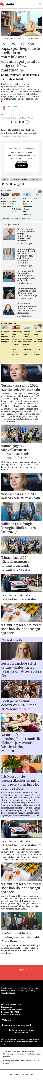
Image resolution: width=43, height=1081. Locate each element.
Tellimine (6, 1020)
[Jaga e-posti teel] (23, 122)
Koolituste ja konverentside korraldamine (21, 1031)
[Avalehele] (14, 4)
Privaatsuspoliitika (11, 1054)
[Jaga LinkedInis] (19, 122)
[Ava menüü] (40, 4)
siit (29, 219)
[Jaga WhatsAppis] (30, 122)
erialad (5, 179)
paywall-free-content (20, 179)
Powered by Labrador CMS (21, 1074)
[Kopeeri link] (26, 122)
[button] (3, 191)
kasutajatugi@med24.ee (11, 1009)
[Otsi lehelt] (33, 4)
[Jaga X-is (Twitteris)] (16, 122)
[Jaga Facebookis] (12, 122)
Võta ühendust (9, 1051)
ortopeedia (36, 179)
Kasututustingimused (26, 1051)
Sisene (21, 166)
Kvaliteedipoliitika (27, 1054)
